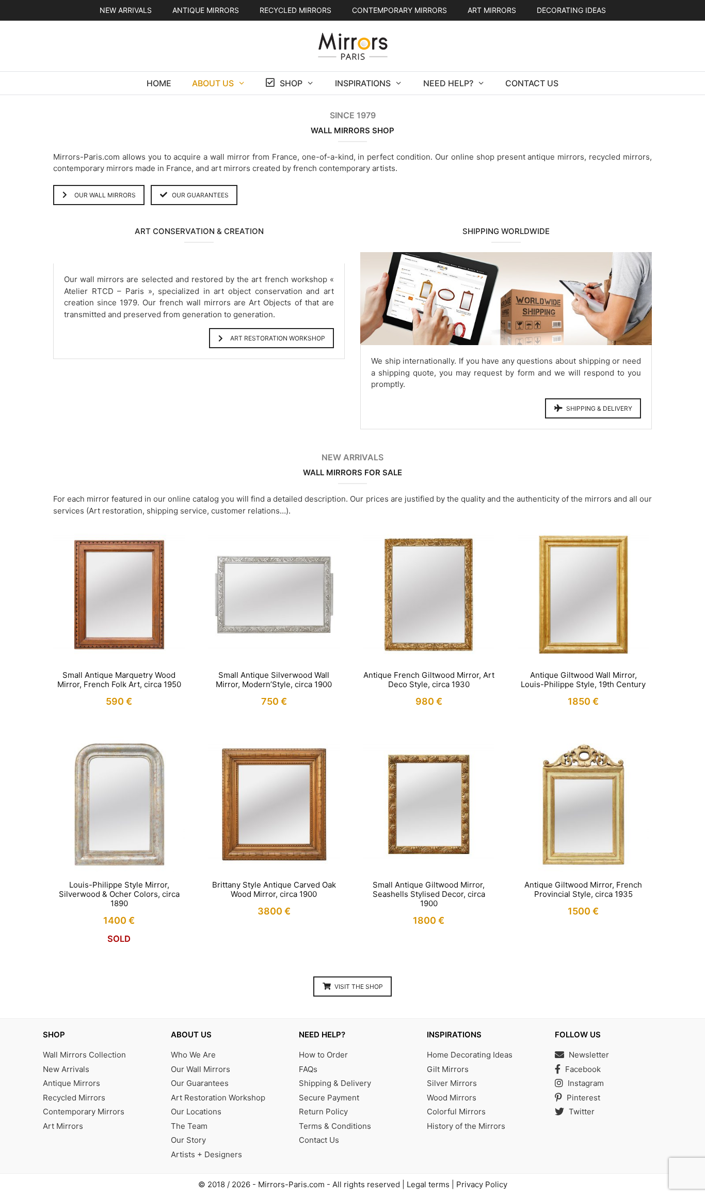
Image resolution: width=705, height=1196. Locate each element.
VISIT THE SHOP (358, 986)
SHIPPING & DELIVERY (599, 408)
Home (159, 83)
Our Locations (196, 1111)
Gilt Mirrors (448, 1069)
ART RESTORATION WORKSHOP (277, 338)
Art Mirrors (63, 1126)
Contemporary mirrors (399, 10)
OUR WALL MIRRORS (105, 195)
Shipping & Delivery (335, 1083)
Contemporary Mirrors (83, 1111)
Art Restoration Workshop (218, 1097)
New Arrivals (126, 10)
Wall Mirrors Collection (84, 1055)
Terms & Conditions (335, 1126)
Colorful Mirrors (456, 1111)
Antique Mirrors (71, 1083)
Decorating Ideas (571, 10)
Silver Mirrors (452, 1083)
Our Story (188, 1140)
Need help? (448, 83)
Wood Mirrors (451, 1097)
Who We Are (193, 1055)
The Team (189, 1126)
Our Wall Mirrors (200, 1069)
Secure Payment (329, 1097)
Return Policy (323, 1111)
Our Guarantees (200, 1083)
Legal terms (428, 1184)
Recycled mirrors (295, 10)
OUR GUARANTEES (200, 195)
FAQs (308, 1069)
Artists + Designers (206, 1154)
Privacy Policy (481, 1184)
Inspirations (363, 83)
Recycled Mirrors (74, 1097)
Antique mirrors (205, 10)
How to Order (323, 1055)
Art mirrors (492, 10)
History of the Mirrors (466, 1126)
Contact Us (531, 83)
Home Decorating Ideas (469, 1055)
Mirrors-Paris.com (291, 1184)
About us (213, 83)
